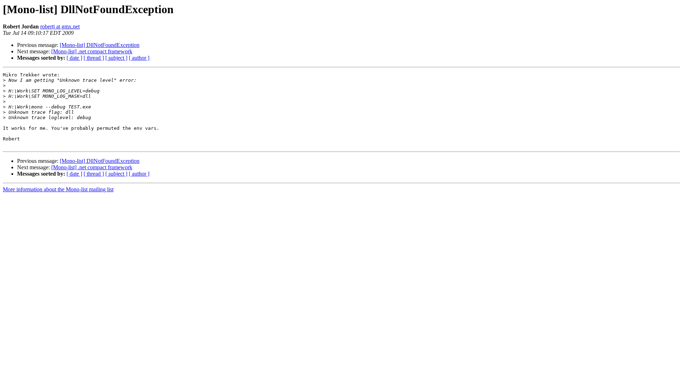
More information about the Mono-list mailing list (58, 189)
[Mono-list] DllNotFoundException (99, 45)
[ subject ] (116, 58)
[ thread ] (94, 58)
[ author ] (139, 58)
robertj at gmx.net (60, 26)
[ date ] (74, 58)
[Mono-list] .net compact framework (91, 51)
